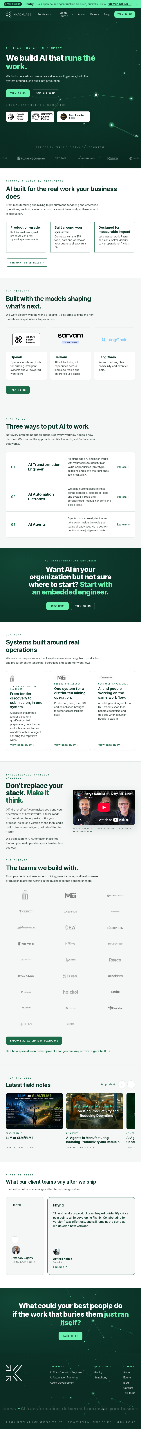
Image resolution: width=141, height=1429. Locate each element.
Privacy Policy (78, 1422)
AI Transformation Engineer (66, 1372)
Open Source (66, 14)
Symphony (100, 1377)
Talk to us (124, 14)
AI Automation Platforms (64, 1377)
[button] (50, 1236)
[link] (70, 4)
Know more (57, 606)
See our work (45, 93)
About (82, 14)
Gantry (98, 1372)
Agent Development (62, 1382)
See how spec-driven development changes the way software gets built (58, 1051)
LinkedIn (19, 1267)
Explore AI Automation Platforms (34, 1040)
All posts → (108, 1084)
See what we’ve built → (27, 262)
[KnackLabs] (19, 14)
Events (94, 14)
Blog (107, 14)
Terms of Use (102, 1422)
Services (44, 14)
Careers (128, 1387)
